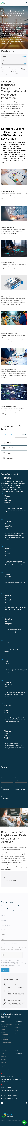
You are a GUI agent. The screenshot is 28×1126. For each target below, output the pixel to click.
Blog (16, 1050)
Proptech (3, 1062)
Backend (17, 1027)
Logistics (3, 1065)
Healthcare (4, 1050)
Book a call (4, 906)
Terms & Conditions (14, 1122)
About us (17, 1047)
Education (3, 1059)
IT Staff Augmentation (6, 1042)
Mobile (17, 1030)
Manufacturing (5, 1069)
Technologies (18, 1053)
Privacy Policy (13, 963)
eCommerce (4, 1056)
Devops (17, 1033)
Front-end (18, 1024)
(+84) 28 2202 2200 (11, 1098)
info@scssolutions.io (11, 1095)
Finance (3, 1053)
